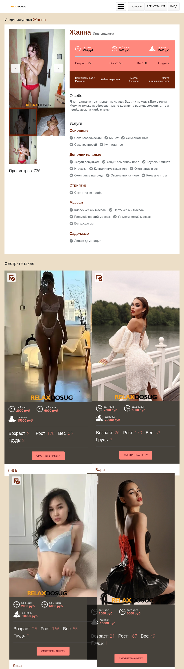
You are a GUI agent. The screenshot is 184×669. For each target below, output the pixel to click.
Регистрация (156, 6)
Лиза (12, 470)
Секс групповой (85, 144)
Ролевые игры (156, 175)
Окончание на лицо (125, 175)
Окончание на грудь (88, 175)
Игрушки (80, 168)
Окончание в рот (146, 168)
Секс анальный (137, 138)
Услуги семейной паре (123, 162)
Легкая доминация (87, 240)
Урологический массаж (134, 216)
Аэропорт (114, 79)
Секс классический (88, 138)
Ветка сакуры (84, 223)
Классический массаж (90, 210)
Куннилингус (113, 144)
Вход (173, 6)
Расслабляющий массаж (92, 216)
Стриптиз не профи (88, 192)
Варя (100, 469)
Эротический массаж (129, 210)
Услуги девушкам (86, 162)
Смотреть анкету (48, 455)
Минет (113, 138)
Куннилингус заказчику (110, 168)
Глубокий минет (158, 162)
